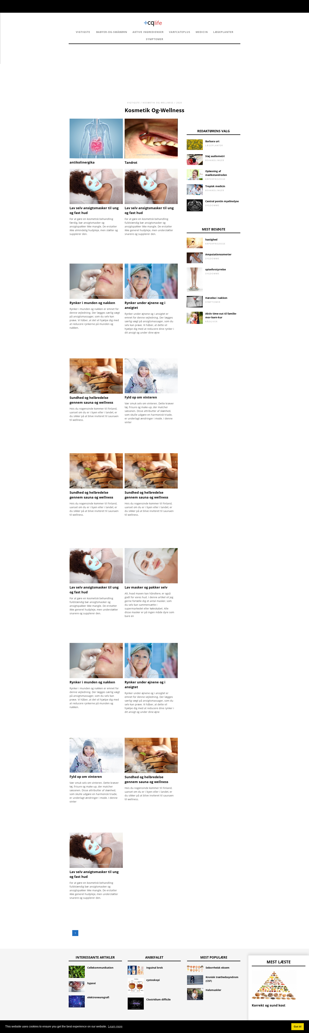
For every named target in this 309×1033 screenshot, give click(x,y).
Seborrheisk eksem (217, 967)
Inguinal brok (154, 967)
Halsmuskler (213, 990)
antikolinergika (82, 162)
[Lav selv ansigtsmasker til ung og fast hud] (96, 203)
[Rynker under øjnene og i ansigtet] (151, 298)
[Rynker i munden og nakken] (96, 298)
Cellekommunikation (100, 967)
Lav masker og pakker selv (146, 587)
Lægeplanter (223, 32)
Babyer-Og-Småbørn (111, 32)
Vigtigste (83, 32)
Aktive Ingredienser (148, 32)
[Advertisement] (154, 69)
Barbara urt (212, 141)
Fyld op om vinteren (141, 397)
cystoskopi (153, 980)
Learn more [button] (115, 1026)
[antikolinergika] (96, 157)
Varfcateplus (179, 32)
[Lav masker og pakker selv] (151, 582)
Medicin (202, 32)
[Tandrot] (151, 157)
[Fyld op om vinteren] (151, 392)
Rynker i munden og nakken (92, 303)
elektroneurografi (98, 997)
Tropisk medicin (215, 186)
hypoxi (91, 983)
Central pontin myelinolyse (222, 201)
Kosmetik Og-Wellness (158, 102)
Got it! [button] (297, 1026)
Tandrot (131, 162)
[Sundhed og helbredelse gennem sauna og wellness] (96, 392)
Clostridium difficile (158, 999)
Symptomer (154, 39)
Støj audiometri (215, 156)
